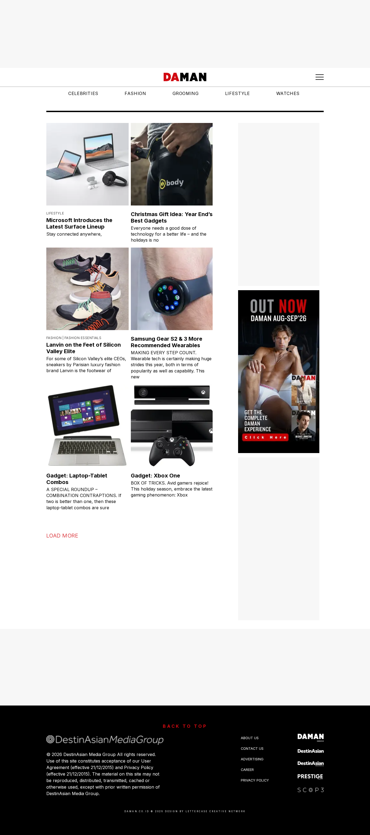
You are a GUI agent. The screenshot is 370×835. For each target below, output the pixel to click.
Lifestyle (237, 93)
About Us (250, 738)
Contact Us (252, 749)
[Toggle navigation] (320, 77)
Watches (288, 93)
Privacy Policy (255, 780)
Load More (62, 535)
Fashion (135, 93)
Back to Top (185, 726)
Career (247, 770)
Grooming (186, 93)
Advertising (252, 759)
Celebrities (83, 93)
